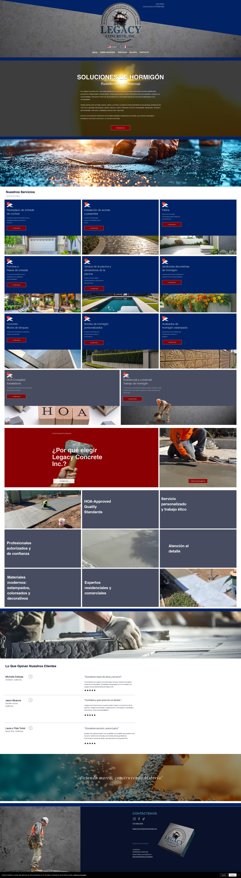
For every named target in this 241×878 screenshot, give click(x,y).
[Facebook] (139, 819)
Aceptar (232, 875)
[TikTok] (143, 819)
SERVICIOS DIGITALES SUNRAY (143, 857)
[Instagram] (134, 819)
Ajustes (224, 875)
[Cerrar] (239, 874)
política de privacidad (80, 875)
